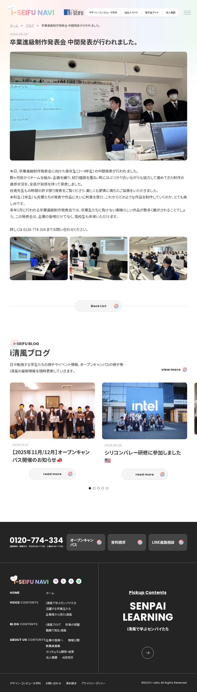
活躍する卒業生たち (58, 609)
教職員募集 (53, 646)
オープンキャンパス (81, 542)
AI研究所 (67, 657)
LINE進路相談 (163, 542)
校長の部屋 (72, 624)
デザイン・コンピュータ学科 (103, 12)
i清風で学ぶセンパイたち (61, 603)
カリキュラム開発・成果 (60, 652)
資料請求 (118, 542)
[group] (52, 431)
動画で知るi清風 (56, 630)
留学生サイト (152, 12)
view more (171, 369)
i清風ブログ (53, 624)
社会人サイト (131, 12)
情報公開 (74, 640)
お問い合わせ (53, 683)
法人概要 (170, 12)
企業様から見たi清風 (59, 614)
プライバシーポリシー (93, 683)
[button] (90, 488)
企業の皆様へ (54, 640)
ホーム (50, 593)
